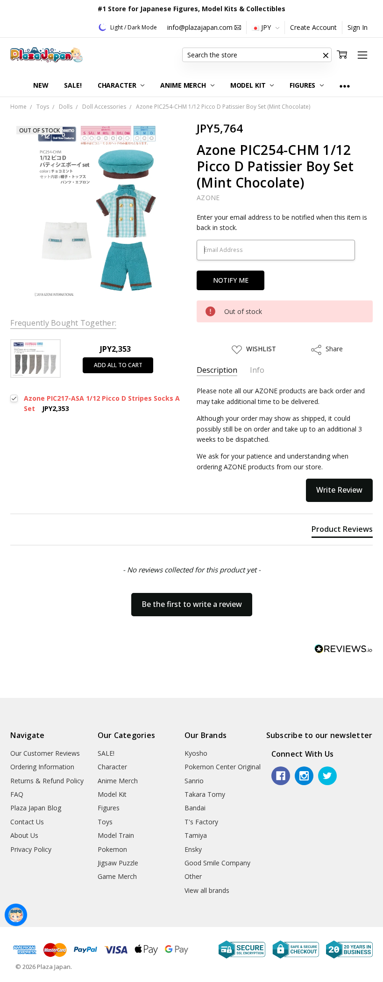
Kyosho (195, 753)
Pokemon (112, 849)
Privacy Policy (30, 849)
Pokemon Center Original (222, 766)
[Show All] (345, 85)
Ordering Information (42, 766)
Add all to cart (118, 365)
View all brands (206, 890)
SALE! (72, 85)
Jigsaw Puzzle (118, 862)
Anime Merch (183, 85)
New (41, 85)
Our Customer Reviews (45, 753)
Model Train (116, 835)
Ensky (193, 849)
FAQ (16, 794)
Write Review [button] (339, 490)
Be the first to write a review (192, 604)
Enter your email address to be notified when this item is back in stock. (282, 222)
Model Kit (249, 85)
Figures (303, 85)
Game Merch (117, 876)
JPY (266, 27)
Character (118, 85)
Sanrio (194, 780)
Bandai (195, 807)
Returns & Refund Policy (47, 780)
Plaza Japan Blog (35, 807)
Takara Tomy (204, 794)
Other (193, 876)
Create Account (313, 27)
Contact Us (27, 821)
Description (217, 370)
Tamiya (195, 835)
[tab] (342, 531)
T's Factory (201, 821)
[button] (326, 55)
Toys (105, 821)
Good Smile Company (217, 862)
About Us (24, 835)
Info (257, 370)
